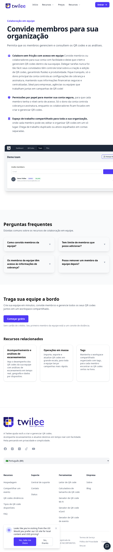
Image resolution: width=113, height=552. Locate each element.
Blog (89, 488)
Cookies (105, 541)
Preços (61, 4)
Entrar (101, 4)
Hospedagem (10, 482)
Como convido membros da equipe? (29, 244)
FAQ (6, 513)
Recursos (46, 4)
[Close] (56, 528)
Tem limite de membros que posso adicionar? (84, 244)
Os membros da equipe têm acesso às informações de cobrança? (29, 264)
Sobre (89, 482)
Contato (35, 488)
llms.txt (82, 545)
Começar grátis (16, 318)
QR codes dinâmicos (14, 498)
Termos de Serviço (87, 537)
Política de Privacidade (89, 541)
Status (34, 494)
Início (35, 4)
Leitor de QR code (67, 482)
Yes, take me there (25, 541)
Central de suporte (40, 482)
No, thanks (45, 541)
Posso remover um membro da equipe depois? (84, 262)
